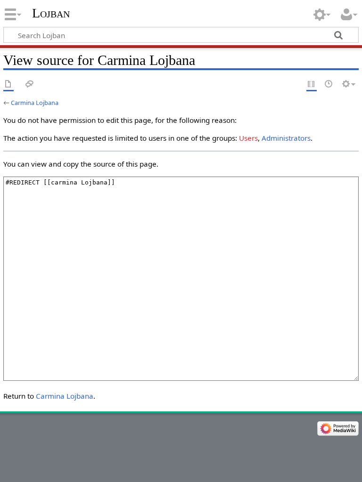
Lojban (51, 13)
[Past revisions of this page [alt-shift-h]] (329, 84)
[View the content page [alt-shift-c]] (8, 84)
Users (248, 138)
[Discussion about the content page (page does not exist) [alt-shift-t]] (30, 84)
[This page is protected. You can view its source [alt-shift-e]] (311, 84)
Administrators (286, 138)
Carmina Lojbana (34, 102)
